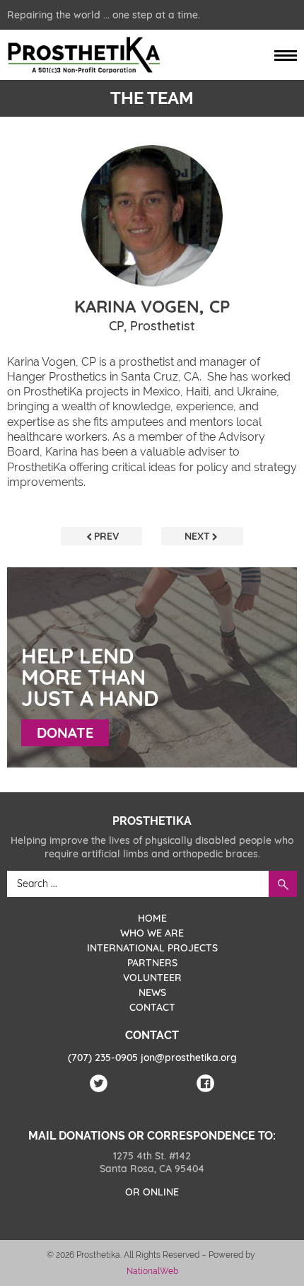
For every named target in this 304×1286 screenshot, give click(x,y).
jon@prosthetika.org (189, 1057)
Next (197, 536)
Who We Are (152, 933)
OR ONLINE (152, 1192)
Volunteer (152, 977)
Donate (65, 732)
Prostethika (83, 55)
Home (152, 918)
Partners (152, 962)
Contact (152, 1007)
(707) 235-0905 (103, 1057)
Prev (106, 536)
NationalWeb (152, 1271)
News (152, 992)
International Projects (152, 948)
